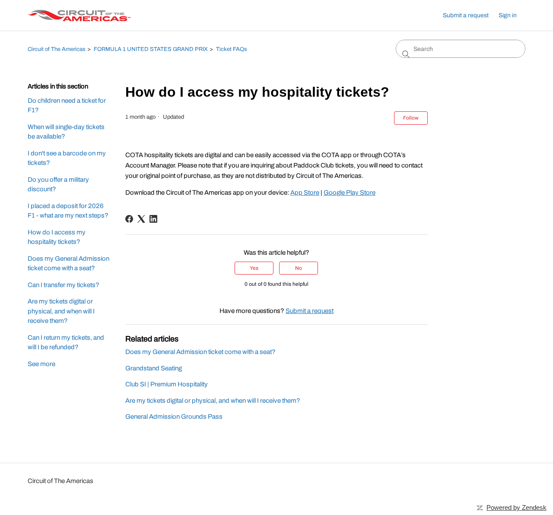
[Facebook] (129, 219)
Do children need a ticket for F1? (67, 105)
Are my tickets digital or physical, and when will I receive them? (61, 311)
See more (41, 364)
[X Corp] (141, 219)
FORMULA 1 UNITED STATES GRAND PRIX (151, 49)
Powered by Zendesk (516, 507)
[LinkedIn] (153, 219)
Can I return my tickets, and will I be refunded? (66, 342)
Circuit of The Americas (57, 49)
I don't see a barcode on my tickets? (67, 158)
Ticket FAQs (231, 49)
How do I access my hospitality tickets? (57, 237)
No (298, 268)
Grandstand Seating (153, 368)
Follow (411, 118)
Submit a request (466, 15)
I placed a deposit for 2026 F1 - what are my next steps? (68, 211)
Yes (254, 268)
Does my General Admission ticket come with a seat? (68, 263)
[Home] (79, 15)
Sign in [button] (508, 15)
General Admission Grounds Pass (173, 416)
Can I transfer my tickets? (63, 285)
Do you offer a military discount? (58, 184)
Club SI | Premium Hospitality (166, 384)
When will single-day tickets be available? (66, 132)
